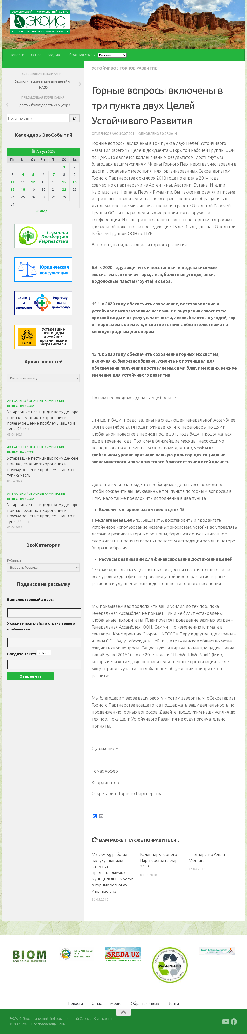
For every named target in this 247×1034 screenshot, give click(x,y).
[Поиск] (74, 118)
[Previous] (68, 954)
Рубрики (14, 560)
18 (23, 189)
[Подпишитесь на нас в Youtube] (225, 1021)
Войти (173, 1003)
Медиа (54, 55)
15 (64, 182)
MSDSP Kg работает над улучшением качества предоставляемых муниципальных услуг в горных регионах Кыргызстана (112, 872)
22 (64, 189)
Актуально (16, 400)
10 (12, 182)
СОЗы (31, 405)
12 (33, 182)
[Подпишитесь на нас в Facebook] (234, 1021)
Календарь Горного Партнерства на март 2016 (159, 860)
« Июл (42, 211)
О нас (36, 55)
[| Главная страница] (40, 22)
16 (74, 182)
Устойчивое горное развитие (124, 68)
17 (12, 189)
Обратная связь (81, 55)
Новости (16, 55)
